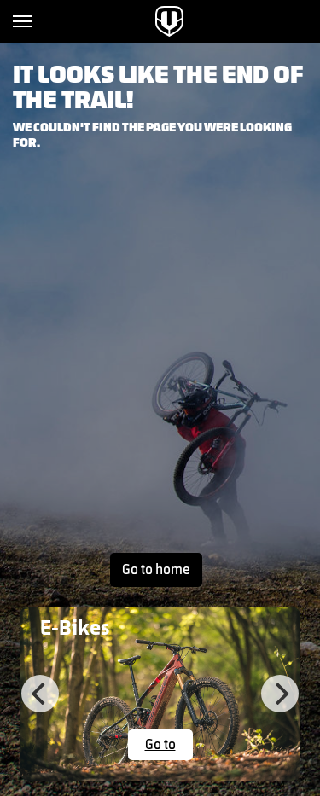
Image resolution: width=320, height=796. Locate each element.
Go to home (156, 570)
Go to (160, 745)
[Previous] (40, 693)
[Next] (280, 693)
